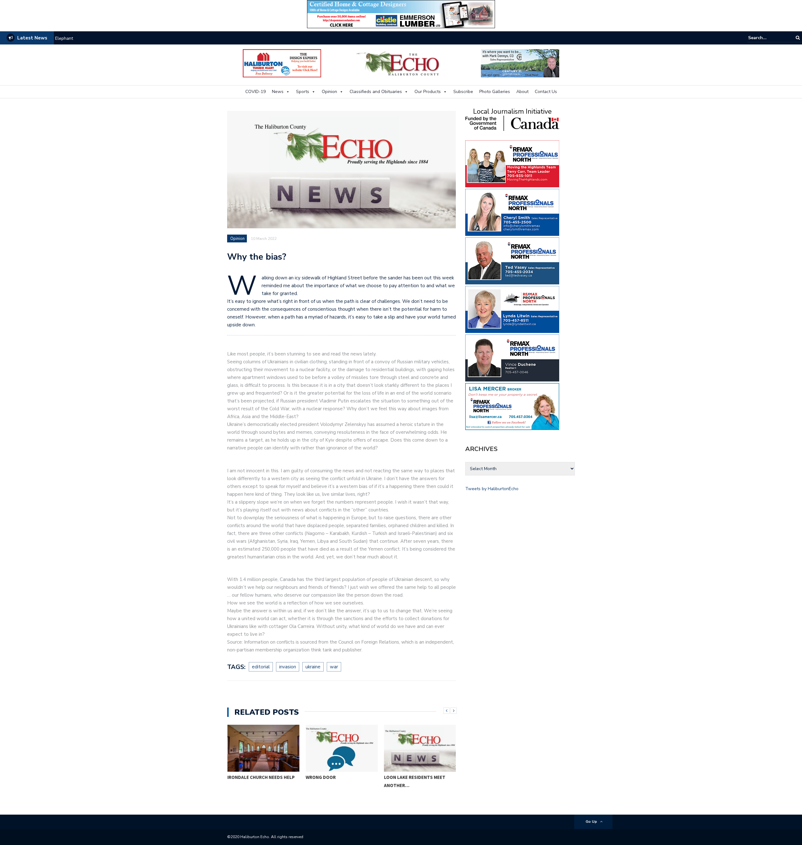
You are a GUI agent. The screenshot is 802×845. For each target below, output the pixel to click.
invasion (287, 667)
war (334, 667)
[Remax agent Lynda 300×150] (512, 309)
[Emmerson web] (401, 14)
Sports (302, 92)
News (278, 92)
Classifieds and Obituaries (376, 92)
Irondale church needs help (260, 777)
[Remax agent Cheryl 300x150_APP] (512, 212)
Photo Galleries (494, 92)
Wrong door (320, 777)
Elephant (64, 38)
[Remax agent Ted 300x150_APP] (512, 260)
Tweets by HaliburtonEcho (491, 489)
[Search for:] (767, 38)
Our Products (427, 92)
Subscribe (463, 92)
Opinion (329, 92)
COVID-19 (255, 92)
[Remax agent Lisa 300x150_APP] (512, 406)
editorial (261, 667)
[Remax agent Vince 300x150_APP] (512, 357)
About (522, 92)
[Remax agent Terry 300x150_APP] (512, 163)
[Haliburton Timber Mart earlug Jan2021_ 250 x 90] (282, 63)
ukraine (312, 667)
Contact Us (546, 92)
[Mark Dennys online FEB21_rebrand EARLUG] (520, 63)
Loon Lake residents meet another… (414, 781)
